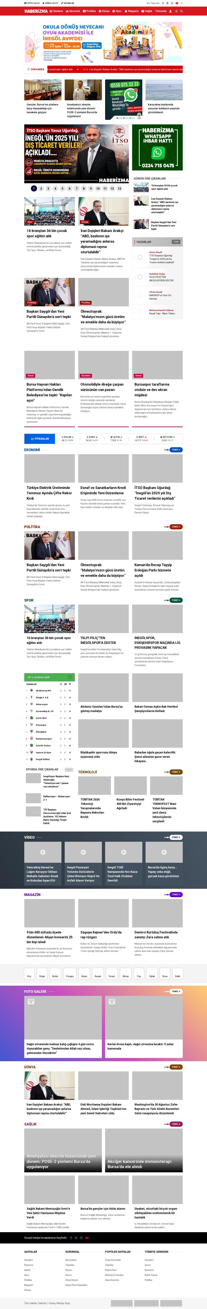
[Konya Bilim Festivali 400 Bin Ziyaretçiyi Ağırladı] (130, 785)
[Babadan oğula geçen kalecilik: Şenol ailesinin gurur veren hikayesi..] (157, 733)
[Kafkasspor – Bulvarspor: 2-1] (33, 802)
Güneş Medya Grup (59, 1303)
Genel (30, 375)
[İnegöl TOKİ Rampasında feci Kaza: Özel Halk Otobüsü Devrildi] (123, 852)
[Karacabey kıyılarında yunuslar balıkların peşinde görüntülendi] (164, 89)
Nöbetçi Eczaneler (114, 1275)
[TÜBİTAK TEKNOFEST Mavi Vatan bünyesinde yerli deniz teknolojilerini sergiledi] (166, 785)
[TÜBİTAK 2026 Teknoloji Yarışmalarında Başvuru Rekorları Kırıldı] (94, 785)
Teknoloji (160, 11)
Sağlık (148, 11)
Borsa (68, 1275)
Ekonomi (74, 11)
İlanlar (27, 1270)
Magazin (133, 11)
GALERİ (33, 3)
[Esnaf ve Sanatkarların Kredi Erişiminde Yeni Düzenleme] (103, 468)
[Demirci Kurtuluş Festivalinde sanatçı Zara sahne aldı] (157, 913)
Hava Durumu (112, 1280)
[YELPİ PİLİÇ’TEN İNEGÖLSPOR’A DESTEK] (103, 619)
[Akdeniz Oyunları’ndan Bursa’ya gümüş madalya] (103, 687)
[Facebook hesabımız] (163, 3)
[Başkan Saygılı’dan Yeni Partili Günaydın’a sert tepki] (141, 228)
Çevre (148, 1265)
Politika (91, 11)
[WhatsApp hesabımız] (182, 3)
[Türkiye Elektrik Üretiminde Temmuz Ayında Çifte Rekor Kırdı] (49, 468)
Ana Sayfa (70, 1260)
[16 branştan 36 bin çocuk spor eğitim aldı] (141, 191)
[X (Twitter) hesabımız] (167, 3)
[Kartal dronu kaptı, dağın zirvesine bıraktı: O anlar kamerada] (144, 1018)
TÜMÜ (176, 242)
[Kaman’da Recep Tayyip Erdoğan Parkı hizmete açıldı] (157, 545)
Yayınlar (109, 1265)
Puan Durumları (113, 1260)
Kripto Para (110, 1270)
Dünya (105, 11)
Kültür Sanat (151, 1275)
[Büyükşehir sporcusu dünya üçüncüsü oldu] (103, 733)
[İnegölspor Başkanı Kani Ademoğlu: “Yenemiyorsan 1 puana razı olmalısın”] (33, 782)
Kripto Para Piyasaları (76, 1285)
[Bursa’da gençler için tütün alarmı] (103, 1190)
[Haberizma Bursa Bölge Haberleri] (36, 12)
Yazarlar (69, 1265)
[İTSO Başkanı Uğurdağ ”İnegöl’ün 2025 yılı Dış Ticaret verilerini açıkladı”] (157, 468)
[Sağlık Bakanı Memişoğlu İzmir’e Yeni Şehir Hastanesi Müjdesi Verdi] (49, 1190)
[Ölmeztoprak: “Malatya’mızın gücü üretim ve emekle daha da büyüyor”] (103, 545)
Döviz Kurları (71, 1280)
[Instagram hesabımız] (172, 3)
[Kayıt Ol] (171, 11)
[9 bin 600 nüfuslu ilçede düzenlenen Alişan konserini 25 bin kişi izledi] (49, 913)
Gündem (58, 11)
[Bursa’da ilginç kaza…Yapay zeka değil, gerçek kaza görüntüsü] (164, 852)
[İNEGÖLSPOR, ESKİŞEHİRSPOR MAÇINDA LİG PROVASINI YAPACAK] (157, 619)
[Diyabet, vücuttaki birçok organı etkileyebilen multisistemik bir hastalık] (157, 1190)
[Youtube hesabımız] (177, 3)
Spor (119, 11)
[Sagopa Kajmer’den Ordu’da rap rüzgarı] (103, 913)
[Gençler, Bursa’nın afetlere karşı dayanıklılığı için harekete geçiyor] (42, 89)
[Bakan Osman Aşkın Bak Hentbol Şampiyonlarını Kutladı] (157, 687)
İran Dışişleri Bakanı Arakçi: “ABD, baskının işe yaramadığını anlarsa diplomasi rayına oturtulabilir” (85, 69)
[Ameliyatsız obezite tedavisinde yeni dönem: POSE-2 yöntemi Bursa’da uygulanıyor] (83, 89)
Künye (68, 1270)
